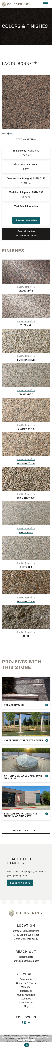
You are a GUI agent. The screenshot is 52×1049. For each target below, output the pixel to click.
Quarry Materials (26, 994)
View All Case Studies (26, 830)
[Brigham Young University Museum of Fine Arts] (26, 798)
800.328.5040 (26, 957)
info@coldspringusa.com (26, 960)
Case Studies (26, 1002)
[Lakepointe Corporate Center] (26, 724)
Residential (26, 990)
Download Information (26, 220)
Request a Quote (20, 883)
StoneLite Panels (26, 983)
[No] (48, 1040)
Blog (26, 1006)
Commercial (26, 979)
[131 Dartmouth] (26, 689)
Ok (26, 1045)
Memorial (26, 987)
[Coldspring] (15, 4)
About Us (26, 998)
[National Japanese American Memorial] (26, 760)
